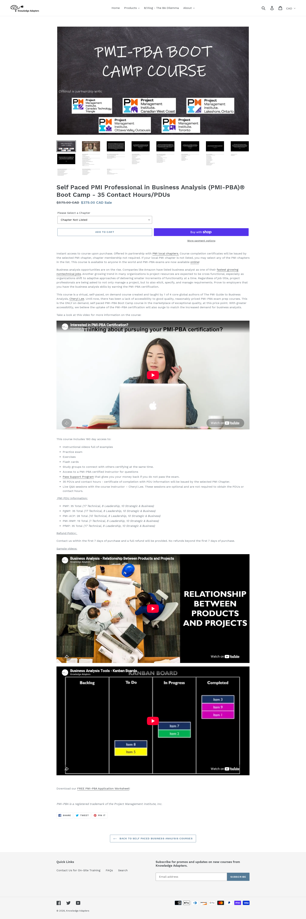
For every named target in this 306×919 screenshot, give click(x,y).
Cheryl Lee (76, 298)
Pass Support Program (78, 476)
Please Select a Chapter (73, 213)
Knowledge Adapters (77, 910)
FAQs (109, 870)
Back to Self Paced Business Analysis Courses (155, 838)
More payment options (201, 240)
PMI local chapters (165, 253)
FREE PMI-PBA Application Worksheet (103, 788)
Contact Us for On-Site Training (78, 870)
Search (123, 870)
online (194, 262)
